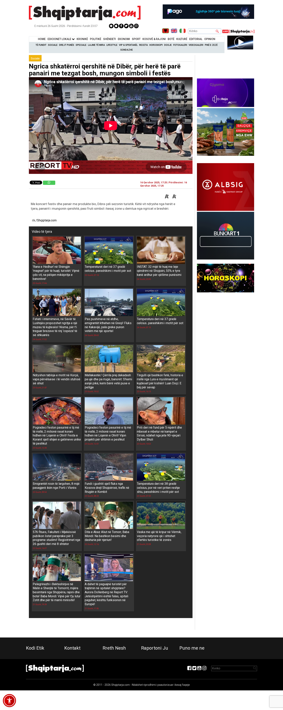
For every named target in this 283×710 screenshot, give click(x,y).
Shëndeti (109, 39)
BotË (171, 39)
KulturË (181, 39)
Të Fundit (41, 45)
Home (42, 39)
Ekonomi (124, 39)
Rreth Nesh (114, 648)
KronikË (82, 39)
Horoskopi (156, 45)
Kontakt (72, 648)
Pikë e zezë (211, 45)
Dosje (168, 45)
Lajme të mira (96, 45)
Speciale (81, 45)
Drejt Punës (66, 45)
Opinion (209, 39)
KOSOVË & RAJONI (154, 39)
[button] (9, 700)
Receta (143, 45)
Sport (136, 39)
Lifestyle (111, 45)
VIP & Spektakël (128, 45)
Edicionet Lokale (60, 39)
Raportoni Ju (154, 648)
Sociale (53, 45)
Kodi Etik (35, 648)
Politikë (95, 39)
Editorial (195, 39)
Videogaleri (196, 45)
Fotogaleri (180, 45)
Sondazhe (126, 49)
